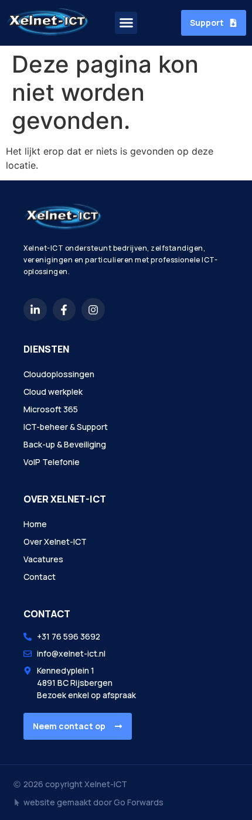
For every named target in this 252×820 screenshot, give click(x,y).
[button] (126, 23)
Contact (39, 576)
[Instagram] (93, 310)
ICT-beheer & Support (65, 426)
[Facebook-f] (64, 310)
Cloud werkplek (53, 391)
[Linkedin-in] (35, 310)
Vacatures (43, 559)
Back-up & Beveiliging (64, 444)
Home (35, 523)
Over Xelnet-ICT (55, 541)
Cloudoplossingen (58, 374)
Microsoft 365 (50, 409)
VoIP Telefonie (51, 461)
